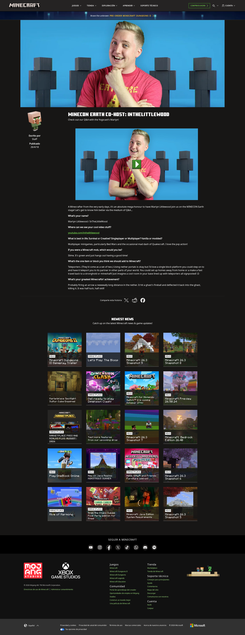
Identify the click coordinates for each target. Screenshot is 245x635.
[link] (91, 547)
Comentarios (152, 586)
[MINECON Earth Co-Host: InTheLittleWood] (136, 164)
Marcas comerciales (133, 625)
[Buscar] (216, 5)
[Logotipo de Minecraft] (24, 5)
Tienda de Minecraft (155, 571)
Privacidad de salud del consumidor (93, 625)
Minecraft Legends (117, 578)
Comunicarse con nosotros (157, 596)
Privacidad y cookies (68, 625)
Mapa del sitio (152, 590)
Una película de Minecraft (120, 603)
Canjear (150, 608)
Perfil (149, 605)
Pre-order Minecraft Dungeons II (130, 15)
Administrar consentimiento (62, 589)
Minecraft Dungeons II (118, 571)
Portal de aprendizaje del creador (123, 590)
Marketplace (152, 568)
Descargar (151, 593)
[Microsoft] (197, 625)
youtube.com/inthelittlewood (83, 232)
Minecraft (113, 568)
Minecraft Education (118, 581)
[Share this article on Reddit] (134, 300)
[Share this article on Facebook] (143, 300)
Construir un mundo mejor (120, 600)
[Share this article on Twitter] (126, 300)
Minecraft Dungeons (118, 575)
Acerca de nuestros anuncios (155, 625)
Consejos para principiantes (158, 579)
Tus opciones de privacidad (76, 629)
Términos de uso (115, 625)
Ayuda (149, 583)
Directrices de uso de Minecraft (36, 589)
